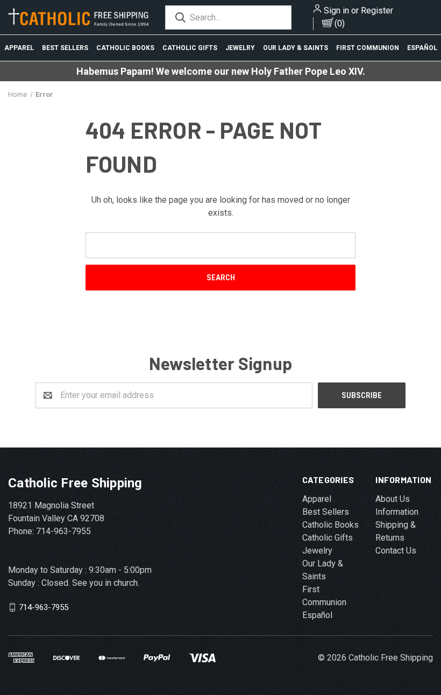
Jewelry (240, 48)
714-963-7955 (43, 607)
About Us (392, 499)
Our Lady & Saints (295, 48)
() (340, 23)
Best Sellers (65, 48)
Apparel (19, 48)
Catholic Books (125, 48)
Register (377, 10)
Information (396, 512)
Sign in (336, 10)
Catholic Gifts (189, 48)
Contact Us (395, 550)
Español (422, 48)
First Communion (367, 48)
